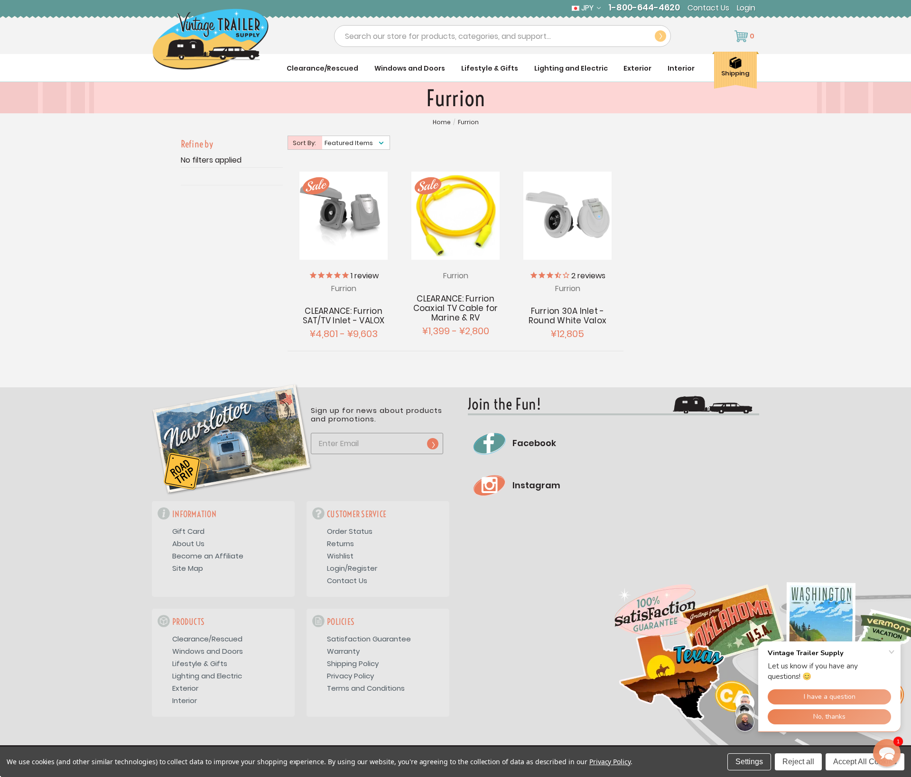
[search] (660, 36)
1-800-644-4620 (644, 7)
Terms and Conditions (366, 688)
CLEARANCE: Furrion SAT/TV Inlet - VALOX (344, 315)
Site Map (187, 568)
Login (746, 8)
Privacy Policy (350, 676)
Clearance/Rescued (322, 68)
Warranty (343, 651)
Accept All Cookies (865, 762)
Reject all (798, 762)
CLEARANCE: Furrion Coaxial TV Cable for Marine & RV (455, 308)
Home (442, 122)
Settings (749, 762)
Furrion (468, 122)
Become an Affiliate (207, 556)
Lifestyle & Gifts (489, 68)
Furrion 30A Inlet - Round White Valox (567, 315)
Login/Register (352, 568)
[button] (887, 753)
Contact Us (708, 8)
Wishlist (340, 556)
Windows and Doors (409, 68)
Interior (681, 68)
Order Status (349, 531)
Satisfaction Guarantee (369, 639)
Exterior (637, 68)
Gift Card (188, 531)
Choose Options (343, 214)
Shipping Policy (353, 663)
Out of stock (568, 214)
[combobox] (502, 36)
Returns (340, 543)
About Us (188, 543)
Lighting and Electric (571, 68)
